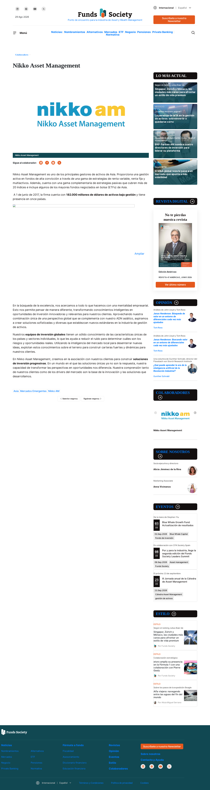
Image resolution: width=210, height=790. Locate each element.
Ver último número (175, 284)
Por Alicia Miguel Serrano (169, 702)
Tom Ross (157, 327)
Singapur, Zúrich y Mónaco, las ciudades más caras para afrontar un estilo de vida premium (175, 92)
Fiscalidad (68, 751)
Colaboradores (173, 393)
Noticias (6, 745)
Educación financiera (74, 768)
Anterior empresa (70, 398)
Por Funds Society (166, 646)
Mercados (110, 32)
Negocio (130, 32)
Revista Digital (172, 201)
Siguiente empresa (91, 398)
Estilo (163, 614)
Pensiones (144, 32)
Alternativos (95, 32)
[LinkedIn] (17, 9)
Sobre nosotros (173, 452)
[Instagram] (26, 9)
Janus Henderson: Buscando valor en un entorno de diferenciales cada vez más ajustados (170, 342)
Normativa (112, 34)
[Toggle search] (193, 32)
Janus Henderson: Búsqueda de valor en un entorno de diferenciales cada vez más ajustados (169, 318)
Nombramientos (74, 32)
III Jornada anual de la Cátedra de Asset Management (179, 580)
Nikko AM (53, 391)
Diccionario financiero (75, 762)
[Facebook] (47, 163)
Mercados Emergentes (33, 391)
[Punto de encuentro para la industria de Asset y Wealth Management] (105, 15)
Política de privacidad (122, 783)
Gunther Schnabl (161, 376)
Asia (16, 391)
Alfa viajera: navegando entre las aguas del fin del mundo (168, 694)
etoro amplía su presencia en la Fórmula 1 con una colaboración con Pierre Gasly (168, 666)
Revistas (114, 745)
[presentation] (155, 413)
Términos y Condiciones (91, 783)
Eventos (164, 507)
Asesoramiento (71, 756)
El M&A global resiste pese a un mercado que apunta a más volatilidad (174, 174)
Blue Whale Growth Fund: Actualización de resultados (177, 524)
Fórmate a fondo (73, 745)
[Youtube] (35, 9)
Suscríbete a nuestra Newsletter (174, 20)
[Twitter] (43, 9)
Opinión (164, 303)
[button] (174, 8)
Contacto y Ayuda (152, 759)
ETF (121, 32)
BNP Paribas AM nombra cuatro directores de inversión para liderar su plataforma (174, 147)
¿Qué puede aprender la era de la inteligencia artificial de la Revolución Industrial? (170, 368)
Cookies (144, 783)
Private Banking (162, 32)
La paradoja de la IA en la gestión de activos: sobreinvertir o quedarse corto (174, 118)
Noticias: (57, 32)
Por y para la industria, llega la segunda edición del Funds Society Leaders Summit (179, 553)
